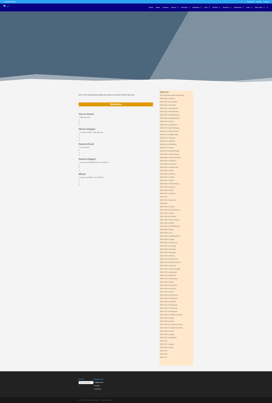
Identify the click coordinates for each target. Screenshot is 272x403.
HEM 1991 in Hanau (167, 213)
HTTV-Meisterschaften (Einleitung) (172, 95)
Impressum (250, 2)
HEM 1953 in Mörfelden (168, 338)
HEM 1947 (163, 357)
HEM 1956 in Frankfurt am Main (171, 328)
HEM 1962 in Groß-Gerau (169, 308)
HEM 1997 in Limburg (167, 193)
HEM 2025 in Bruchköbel (168, 102)
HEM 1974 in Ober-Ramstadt (170, 269)
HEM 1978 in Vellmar (167, 256)
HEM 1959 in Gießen (167, 318)
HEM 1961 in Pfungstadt (168, 311)
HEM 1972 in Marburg (168, 275)
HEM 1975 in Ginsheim (168, 266)
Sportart (226, 7)
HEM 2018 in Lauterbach (168, 125)
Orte (206, 7)
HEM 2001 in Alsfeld (167, 180)
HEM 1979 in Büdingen (168, 252)
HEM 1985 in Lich (166, 233)
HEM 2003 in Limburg (167, 174)
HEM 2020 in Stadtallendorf (169, 118)
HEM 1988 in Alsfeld (167, 223)
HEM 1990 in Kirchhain (168, 216)
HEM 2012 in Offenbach (168, 144)
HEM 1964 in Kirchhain (168, 302)
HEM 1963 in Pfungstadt (168, 305)
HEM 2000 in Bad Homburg (169, 184)
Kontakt (258, 2)
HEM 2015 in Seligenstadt (169, 134)
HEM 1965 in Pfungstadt (168, 298)
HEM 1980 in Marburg (168, 249)
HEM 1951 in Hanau (167, 344)
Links (248, 7)
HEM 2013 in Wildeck (167, 141)
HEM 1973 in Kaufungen (168, 272)
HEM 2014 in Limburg (167, 138)
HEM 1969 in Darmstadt (168, 285)
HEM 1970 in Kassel (167, 282)
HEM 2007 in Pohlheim (168, 161)
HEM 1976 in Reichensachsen (170, 262)
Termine (166, 7)
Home (151, 7)
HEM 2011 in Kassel (167, 148)
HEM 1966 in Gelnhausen (169, 295)
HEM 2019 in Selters (167, 121)
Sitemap (266, 2)
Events (173, 7)
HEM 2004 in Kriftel (167, 171)
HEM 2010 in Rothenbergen (169, 151)
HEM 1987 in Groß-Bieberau (170, 226)
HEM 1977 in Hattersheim (169, 259)
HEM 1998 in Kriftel (167, 190)
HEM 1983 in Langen (167, 239)
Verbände (195, 7)
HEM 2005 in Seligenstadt (169, 167)
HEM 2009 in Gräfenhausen (169, 154)
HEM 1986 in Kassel (167, 229)
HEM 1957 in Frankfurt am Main (171, 324)
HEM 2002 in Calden (167, 177)
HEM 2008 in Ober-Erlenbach (170, 157)
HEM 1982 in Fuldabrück (168, 243)
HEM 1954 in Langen (167, 334)
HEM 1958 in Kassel (167, 321)
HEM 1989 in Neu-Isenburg (169, 220)
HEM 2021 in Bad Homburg (169, 115)
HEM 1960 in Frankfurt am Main (171, 315)
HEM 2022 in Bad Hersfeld (169, 112)
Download (237, 7)
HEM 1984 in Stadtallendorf (169, 236)
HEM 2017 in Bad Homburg (169, 128)
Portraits (184, 7)
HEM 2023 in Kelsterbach (169, 108)
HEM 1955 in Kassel (167, 331)
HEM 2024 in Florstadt (168, 105)
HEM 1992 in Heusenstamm (170, 210)
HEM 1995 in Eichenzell (168, 200)
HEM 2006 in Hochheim (168, 164)
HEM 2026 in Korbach (167, 98)
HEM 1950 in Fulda (166, 347)
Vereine (215, 7)
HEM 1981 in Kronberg (168, 246)
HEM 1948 (163, 354)
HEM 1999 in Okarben (168, 187)
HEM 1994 (163, 203)
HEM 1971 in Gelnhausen (169, 279)
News (158, 7)
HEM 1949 (163, 351)
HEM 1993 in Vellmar (167, 207)
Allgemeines (99, 382)
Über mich (258, 7)
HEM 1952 (163, 341)
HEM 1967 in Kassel (167, 292)
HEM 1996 (163, 197)
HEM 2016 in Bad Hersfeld (169, 131)
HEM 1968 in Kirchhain (168, 288)
